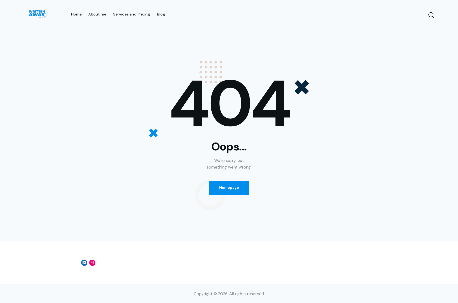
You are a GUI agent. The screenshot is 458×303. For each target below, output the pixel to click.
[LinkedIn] (84, 263)
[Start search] (431, 15)
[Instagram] (92, 263)
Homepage (229, 187)
